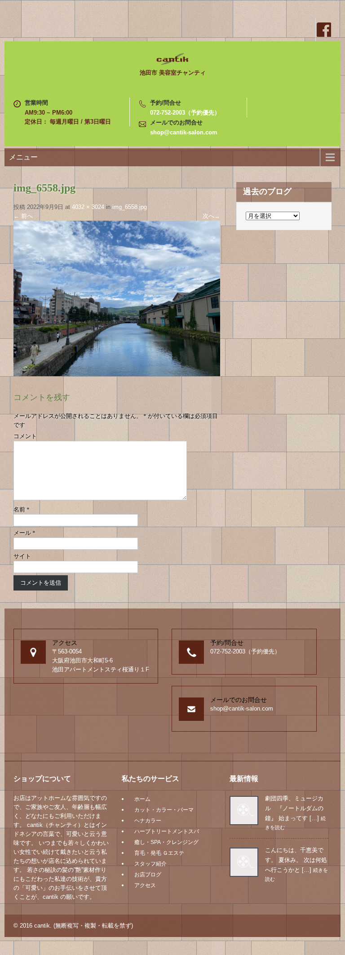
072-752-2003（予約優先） (185, 112)
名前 (21, 509)
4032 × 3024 (88, 207)
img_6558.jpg (129, 207)
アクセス (145, 885)
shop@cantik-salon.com (183, 132)
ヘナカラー (147, 820)
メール (24, 532)
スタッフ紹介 (150, 864)
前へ (23, 216)
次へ (211, 216)
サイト (22, 556)
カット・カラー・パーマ (164, 810)
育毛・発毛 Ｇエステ (159, 853)
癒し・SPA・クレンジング (166, 842)
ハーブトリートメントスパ (166, 831)
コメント (25, 436)
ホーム (142, 799)
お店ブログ (147, 874)
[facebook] (323, 29)
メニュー (23, 157)
